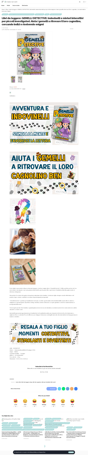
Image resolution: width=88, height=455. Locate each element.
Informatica (15, 425)
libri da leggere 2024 (26, 382)
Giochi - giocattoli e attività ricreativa (21, 14)
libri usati (53, 382)
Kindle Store (39, 14)
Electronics (13, 423)
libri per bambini (46, 382)
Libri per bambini (56, 14)
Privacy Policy (33, 452)
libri (20, 382)
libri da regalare (37, 382)
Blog (7, 9)
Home (3, 9)
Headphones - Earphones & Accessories (57, 423)
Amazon (5, 14)
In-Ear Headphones (51, 427)
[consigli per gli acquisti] (11, 2)
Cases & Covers (28, 423)
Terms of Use (42, 452)
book (17, 382)
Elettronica (6, 425)
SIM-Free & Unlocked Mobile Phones (13, 429)
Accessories (28, 418)
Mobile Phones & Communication (12, 427)
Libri (47, 14)
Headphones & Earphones (53, 425)
